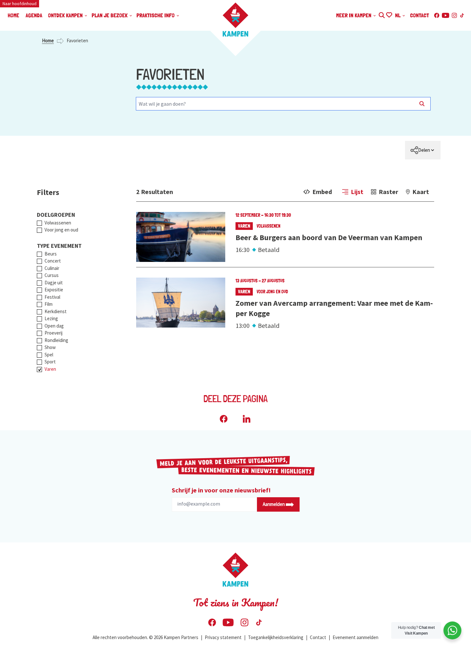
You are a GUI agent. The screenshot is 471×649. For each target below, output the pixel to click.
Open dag (54, 326)
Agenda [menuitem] (34, 15)
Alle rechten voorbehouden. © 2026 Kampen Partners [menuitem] (145, 637)
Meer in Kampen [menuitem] (354, 15)
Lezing (51, 318)
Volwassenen (58, 223)
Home (48, 40)
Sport (50, 362)
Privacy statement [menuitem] (223, 637)
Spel (49, 355)
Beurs (51, 254)
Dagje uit (54, 283)
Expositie (54, 290)
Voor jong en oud (61, 230)
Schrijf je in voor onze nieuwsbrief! (221, 490)
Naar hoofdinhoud (20, 3)
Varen (50, 369)
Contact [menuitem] (419, 15)
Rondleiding (56, 340)
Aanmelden (274, 504)
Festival (52, 297)
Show (50, 347)
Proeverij (53, 333)
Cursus (52, 275)
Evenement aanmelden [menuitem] (355, 637)
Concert (53, 261)
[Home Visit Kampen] (235, 20)
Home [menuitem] (13, 15)
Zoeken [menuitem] (381, 14)
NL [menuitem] (398, 15)
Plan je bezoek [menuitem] (110, 15)
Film (49, 304)
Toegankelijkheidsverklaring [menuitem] (275, 637)
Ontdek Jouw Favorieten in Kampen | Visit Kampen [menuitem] (389, 14)
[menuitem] (422, 150)
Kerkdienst (56, 311)
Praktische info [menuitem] (156, 15)
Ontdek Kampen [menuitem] (66, 15)
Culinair (52, 268)
